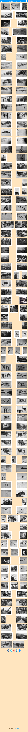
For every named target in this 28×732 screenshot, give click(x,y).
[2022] (2, 1)
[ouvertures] (24, 1)
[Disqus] (14, 671)
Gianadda (17, 728)
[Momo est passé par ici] (4, 1)
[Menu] (26, 1)
